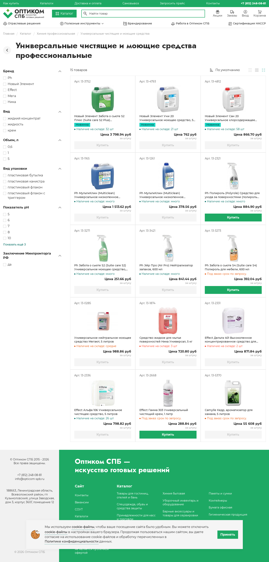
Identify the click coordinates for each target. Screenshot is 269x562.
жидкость (15, 124)
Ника (12, 102)
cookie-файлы (83, 527)
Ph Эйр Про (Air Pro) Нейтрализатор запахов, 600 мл (166, 267)
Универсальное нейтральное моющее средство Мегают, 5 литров (102, 339)
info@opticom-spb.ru (29, 479)
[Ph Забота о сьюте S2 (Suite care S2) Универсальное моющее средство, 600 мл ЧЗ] (102, 248)
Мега (12, 96)
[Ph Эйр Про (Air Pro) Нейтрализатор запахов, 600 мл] (168, 248)
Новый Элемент (21, 84)
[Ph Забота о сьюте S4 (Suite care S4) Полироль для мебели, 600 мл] (233, 248)
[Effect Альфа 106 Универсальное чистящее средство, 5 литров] (102, 393)
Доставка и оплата (88, 3)
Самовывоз (130, 3)
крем (12, 130)
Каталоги (46, 3)
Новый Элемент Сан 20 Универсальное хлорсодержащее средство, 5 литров (230, 118)
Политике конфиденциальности (71, 541)
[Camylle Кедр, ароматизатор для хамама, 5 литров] (233, 393)
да (9, 264)
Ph (10, 78)
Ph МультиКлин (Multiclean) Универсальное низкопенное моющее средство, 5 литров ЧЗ (97, 195)
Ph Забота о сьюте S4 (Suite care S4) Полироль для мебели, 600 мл (231, 267)
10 (9, 238)
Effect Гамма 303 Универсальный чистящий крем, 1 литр (163, 412)
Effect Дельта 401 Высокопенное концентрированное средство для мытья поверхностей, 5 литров (230, 340)
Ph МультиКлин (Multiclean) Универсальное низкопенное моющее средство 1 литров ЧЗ (161, 195)
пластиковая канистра (26, 181)
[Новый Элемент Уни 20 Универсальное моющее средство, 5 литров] (168, 99)
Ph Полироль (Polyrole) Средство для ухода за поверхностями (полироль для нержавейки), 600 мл (232, 195)
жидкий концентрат (24, 118)
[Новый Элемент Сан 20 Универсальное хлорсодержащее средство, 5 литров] (233, 99)
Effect (12, 90)
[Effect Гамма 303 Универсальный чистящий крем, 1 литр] (168, 393)
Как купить (11, 3)
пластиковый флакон (25, 187)
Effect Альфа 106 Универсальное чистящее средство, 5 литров (98, 412)
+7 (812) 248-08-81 (29, 475)
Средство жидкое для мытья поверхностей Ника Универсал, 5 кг (165, 339)
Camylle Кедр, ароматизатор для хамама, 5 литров (229, 412)
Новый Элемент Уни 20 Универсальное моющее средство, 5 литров (166, 118)
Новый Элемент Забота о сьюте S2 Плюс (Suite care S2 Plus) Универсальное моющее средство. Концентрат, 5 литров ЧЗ (100, 118)
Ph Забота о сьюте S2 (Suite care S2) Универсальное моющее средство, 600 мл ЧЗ (100, 267)
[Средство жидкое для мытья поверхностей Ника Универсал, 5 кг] (168, 320)
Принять (227, 534)
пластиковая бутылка (25, 175)
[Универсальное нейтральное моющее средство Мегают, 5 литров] (102, 320)
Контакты (213, 3)
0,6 (10, 147)
